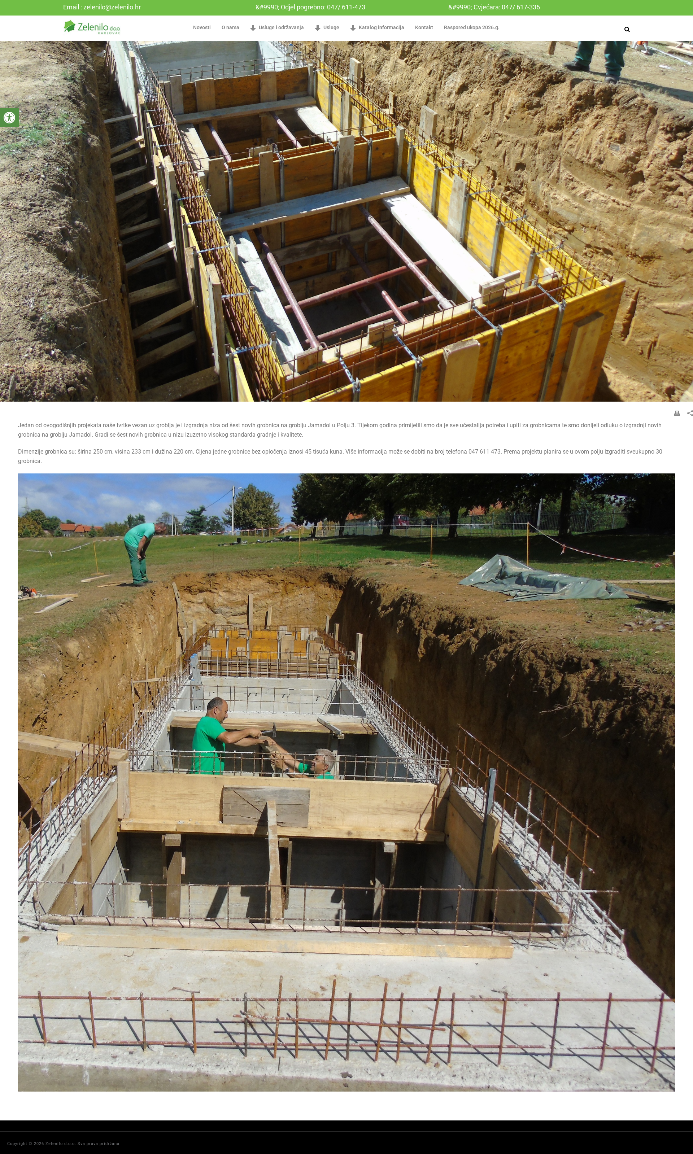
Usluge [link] (331, 27)
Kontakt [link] (424, 27)
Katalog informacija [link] (381, 27)
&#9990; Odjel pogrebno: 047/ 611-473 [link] (310, 7)
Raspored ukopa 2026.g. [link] (472, 27)
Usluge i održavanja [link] (281, 27)
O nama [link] (230, 27)
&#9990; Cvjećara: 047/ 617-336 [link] (494, 7)
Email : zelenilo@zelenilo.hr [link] (102, 7)
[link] (9, 117)
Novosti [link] (202, 27)
